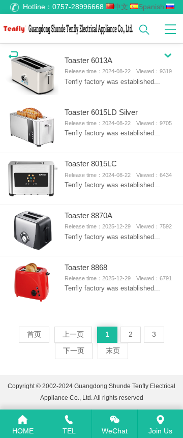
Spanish (151, 7)
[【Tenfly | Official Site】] (68, 27)
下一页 (73, 351)
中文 (121, 7)
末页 (113, 351)
